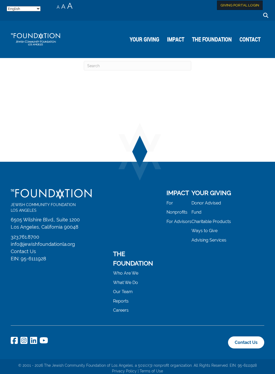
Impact (175, 39)
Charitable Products (211, 221)
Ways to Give (204, 230)
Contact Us (23, 251)
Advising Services (208, 240)
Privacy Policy (124, 371)
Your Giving (144, 39)
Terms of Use (151, 371)
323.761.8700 (25, 237)
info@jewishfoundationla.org (43, 244)
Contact (250, 39)
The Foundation (212, 39)
